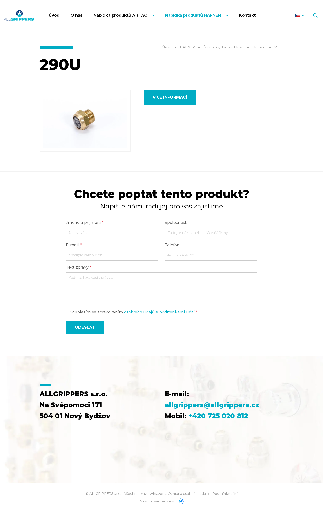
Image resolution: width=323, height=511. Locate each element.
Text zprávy (78, 267)
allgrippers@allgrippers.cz (212, 405)
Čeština (299, 15)
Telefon (172, 245)
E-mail (74, 245)
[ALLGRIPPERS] (18, 15)
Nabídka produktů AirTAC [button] (120, 15)
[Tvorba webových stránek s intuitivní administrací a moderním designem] (180, 501)
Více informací (170, 97)
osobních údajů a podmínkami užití (159, 312)
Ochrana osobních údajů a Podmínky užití (202, 493)
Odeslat (85, 327)
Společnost (176, 222)
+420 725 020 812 (218, 416)
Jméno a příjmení (84, 222)
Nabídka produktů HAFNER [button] (193, 15)
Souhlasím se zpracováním (133, 312)
